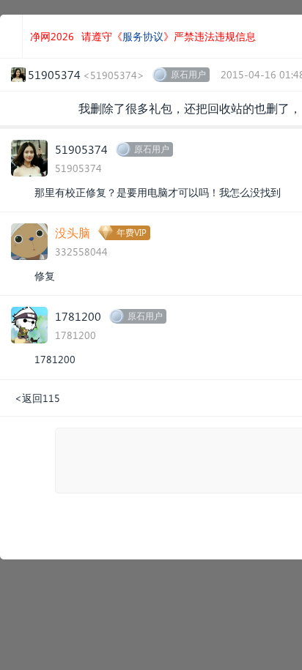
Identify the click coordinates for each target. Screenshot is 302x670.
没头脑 (72, 232)
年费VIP (132, 232)
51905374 (81, 149)
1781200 (78, 316)
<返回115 (37, 398)
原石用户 (188, 74)
